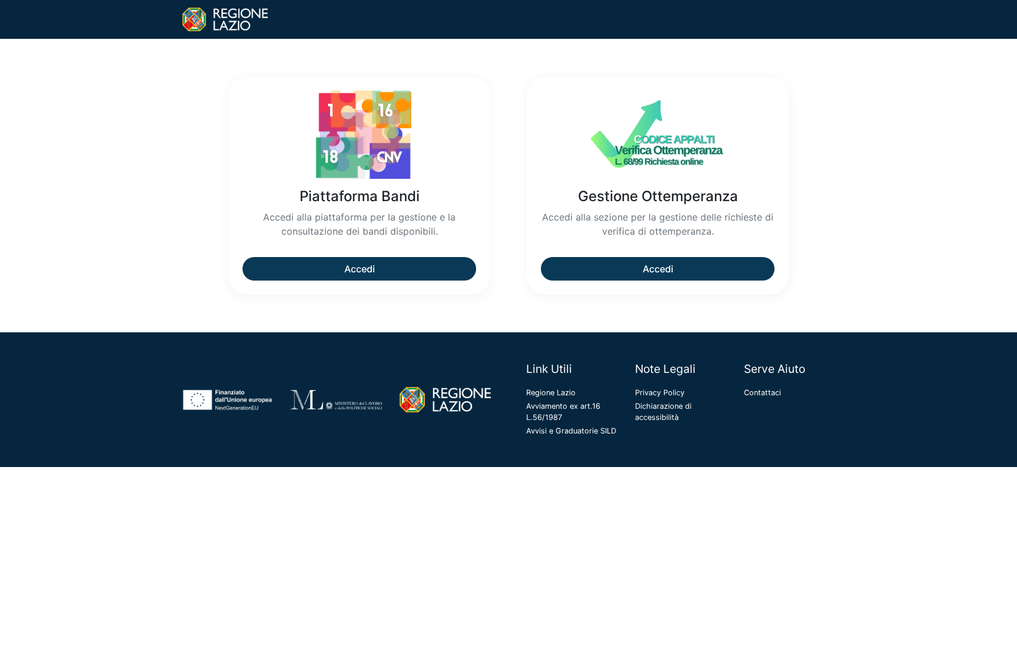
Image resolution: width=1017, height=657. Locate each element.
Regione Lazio (551, 392)
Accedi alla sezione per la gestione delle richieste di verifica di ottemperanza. (657, 224)
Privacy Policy (659, 392)
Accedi (359, 269)
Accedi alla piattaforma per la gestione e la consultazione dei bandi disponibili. (359, 224)
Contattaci (762, 392)
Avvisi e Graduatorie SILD (571, 430)
